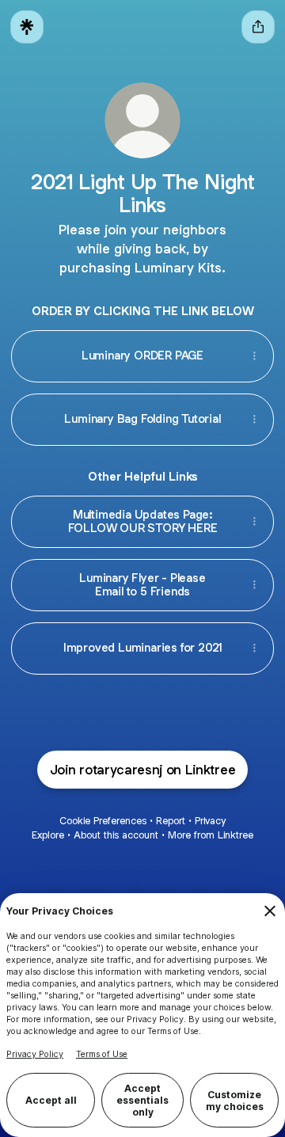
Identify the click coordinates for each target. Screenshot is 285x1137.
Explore (48, 835)
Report (170, 820)
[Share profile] (258, 27)
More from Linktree (210, 835)
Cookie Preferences (102, 820)
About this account (116, 835)
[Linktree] (27, 27)
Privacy (210, 820)
